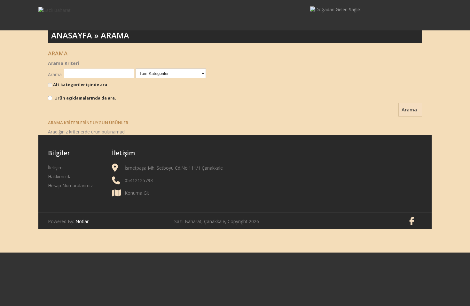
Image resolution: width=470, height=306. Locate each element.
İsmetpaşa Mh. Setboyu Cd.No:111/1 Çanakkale (174, 168)
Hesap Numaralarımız (70, 185)
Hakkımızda (60, 176)
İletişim (55, 168)
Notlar (82, 221)
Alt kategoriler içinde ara (79, 84)
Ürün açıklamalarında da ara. (85, 98)
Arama (115, 35)
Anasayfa (71, 35)
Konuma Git (137, 193)
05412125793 (139, 180)
